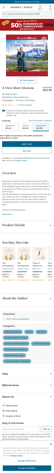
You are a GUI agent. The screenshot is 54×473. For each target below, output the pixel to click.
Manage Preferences (27, 461)
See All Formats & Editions (40, 121)
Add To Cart (27, 144)
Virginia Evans (8, 269)
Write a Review (25, 105)
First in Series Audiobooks (17, 373)
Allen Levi (36, 269)
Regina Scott (11, 94)
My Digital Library (19, 160)
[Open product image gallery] (27, 55)
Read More (6, 214)
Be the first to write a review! (27, 354)
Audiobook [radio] (41, 126)
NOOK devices (29, 158)
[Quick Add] (12, 257)
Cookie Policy (16, 455)
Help (5, 427)
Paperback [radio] (10, 126)
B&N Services (10, 439)
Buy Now (27, 151)
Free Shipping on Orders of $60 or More (27, 2)
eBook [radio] (25, 126)
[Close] (51, 444)
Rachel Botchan (21, 97)
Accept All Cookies (26, 468)
